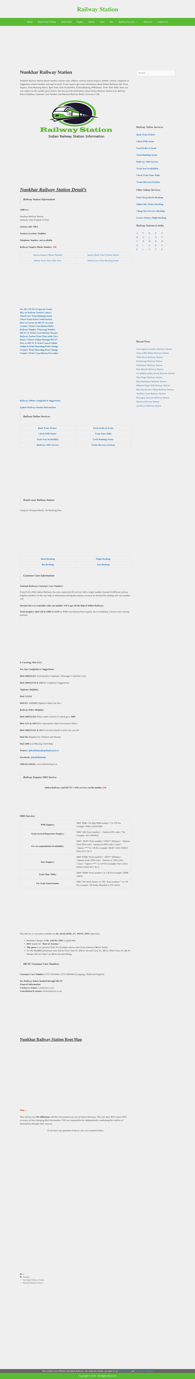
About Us (147, 22)
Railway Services (127, 22)
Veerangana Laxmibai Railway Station (154, 349)
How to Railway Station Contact (35, 312)
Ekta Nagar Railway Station (149, 377)
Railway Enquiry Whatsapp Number (37, 329)
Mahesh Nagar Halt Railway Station (153, 385)
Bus (111, 22)
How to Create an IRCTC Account (36, 323)
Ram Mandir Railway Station (149, 369)
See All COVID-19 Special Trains (36, 309)
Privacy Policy (124, 1371)
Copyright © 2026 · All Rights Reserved (97, 1376)
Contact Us (162, 22)
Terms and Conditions (144, 1371)
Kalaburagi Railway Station (149, 361)
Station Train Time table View (48, 260)
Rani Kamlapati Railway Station (151, 381)
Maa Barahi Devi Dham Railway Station (155, 389)
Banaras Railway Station (147, 401)
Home (30, 22)
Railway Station (97, 9)
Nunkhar (26, 1277)
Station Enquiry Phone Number (47, 255)
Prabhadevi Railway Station (149, 365)
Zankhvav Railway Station (148, 406)
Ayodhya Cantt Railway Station (151, 393)
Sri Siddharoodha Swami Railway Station (155, 373)
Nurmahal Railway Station (33, 1283)
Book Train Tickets (47, 22)
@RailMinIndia (38, 757)
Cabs (102, 22)
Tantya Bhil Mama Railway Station (152, 353)
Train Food (66, 22)
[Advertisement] (97, 45)
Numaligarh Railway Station (33, 1280)
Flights (80, 22)
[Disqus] (75, 1326)
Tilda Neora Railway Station (149, 357)
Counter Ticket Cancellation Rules (37, 326)
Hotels (91, 22)
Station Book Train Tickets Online (103, 255)
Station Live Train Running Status (103, 260)
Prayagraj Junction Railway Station (152, 397)
